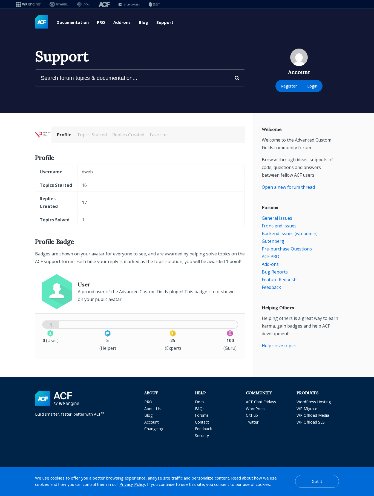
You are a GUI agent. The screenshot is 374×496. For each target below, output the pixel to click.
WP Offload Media (313, 415)
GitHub (252, 415)
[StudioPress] (129, 4)
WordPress (255, 408)
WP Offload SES (311, 422)
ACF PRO (270, 256)
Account (151, 422)
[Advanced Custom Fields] (41, 22)
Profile (64, 135)
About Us (152, 408)
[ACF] (104, 4)
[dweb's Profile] (43, 134)
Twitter (252, 422)
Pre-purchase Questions (287, 249)
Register (289, 86)
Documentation (72, 22)
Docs (199, 401)
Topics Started (92, 135)
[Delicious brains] (154, 4)
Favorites (159, 135)
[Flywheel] (59, 4)
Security (202, 435)
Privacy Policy (132, 484)
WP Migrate (307, 408)
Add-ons (122, 22)
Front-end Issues (279, 226)
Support (165, 22)
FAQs (200, 408)
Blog (143, 22)
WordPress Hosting (314, 401)
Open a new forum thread (288, 187)
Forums (202, 415)
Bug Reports (275, 272)
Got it (317, 481)
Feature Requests (280, 280)
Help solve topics (279, 346)
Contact (202, 422)
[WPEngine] (28, 4)
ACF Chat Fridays (261, 401)
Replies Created (128, 135)
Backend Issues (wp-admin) (290, 233)
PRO (101, 22)
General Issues (277, 218)
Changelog (153, 428)
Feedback (271, 287)
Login (312, 86)
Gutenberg (273, 241)
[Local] (83, 4)
